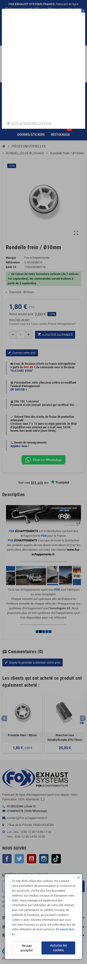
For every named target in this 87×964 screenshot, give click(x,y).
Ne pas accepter (26, 948)
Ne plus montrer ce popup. (31, 123)
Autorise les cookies (58, 948)
